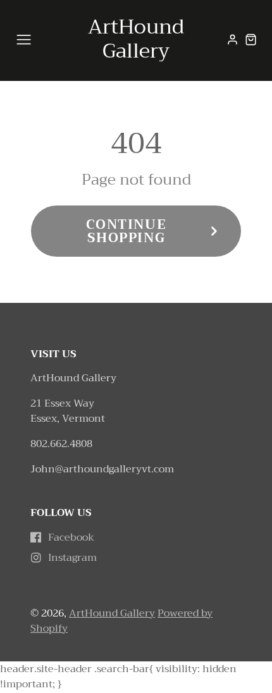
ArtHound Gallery (112, 613)
